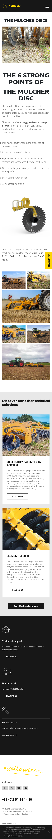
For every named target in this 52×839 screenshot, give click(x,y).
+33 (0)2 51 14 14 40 (17, 799)
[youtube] (18, 788)
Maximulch (29, 256)
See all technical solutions (26, 606)
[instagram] (12, 788)
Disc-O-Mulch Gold (13, 256)
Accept (7, 836)
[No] (48, 831)
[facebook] (5, 788)
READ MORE (17, 496)
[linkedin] (25, 788)
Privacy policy (17, 836)
